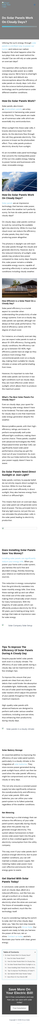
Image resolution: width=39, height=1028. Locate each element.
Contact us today (15, 936)
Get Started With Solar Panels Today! (20, 974)
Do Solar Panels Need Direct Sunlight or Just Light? (22, 964)
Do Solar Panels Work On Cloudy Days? (17, 955)
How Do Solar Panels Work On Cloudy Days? (22, 961)
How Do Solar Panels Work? (16, 958)
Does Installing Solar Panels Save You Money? (22, 967)
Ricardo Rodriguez (21, 1023)
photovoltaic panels (13, 109)
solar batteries (20, 764)
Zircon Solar (21, 4)
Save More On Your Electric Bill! (17, 977)
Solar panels (7, 203)
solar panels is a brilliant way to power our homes (19, 46)
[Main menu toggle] (34, 4)
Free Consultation (19, 1008)
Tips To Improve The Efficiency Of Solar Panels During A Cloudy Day (22, 971)
